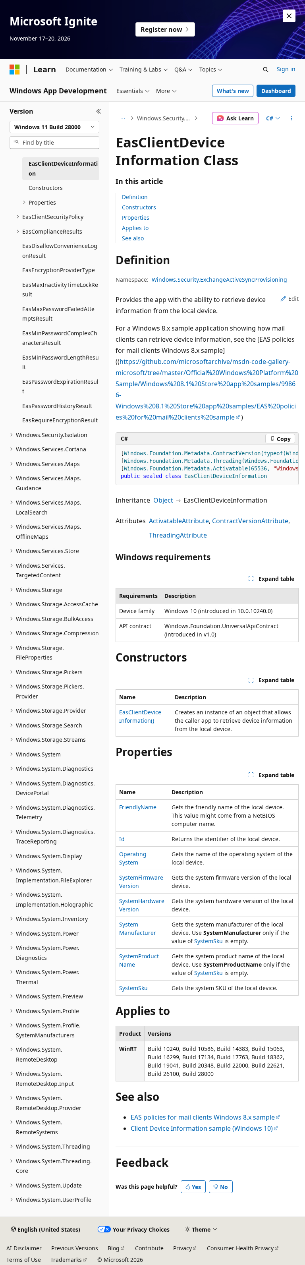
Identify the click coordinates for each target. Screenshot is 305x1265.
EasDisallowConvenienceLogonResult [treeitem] (59, 250)
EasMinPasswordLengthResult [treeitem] (60, 362)
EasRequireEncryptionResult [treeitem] (60, 420)
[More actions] (292, 118)
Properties (135, 217)
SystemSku (208, 941)
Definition (135, 197)
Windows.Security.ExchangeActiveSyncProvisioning (165, 118)
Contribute (149, 1248)
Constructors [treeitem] (46, 187)
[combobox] (54, 127)
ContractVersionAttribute (250, 520)
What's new (233, 91)
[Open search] (266, 69)
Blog (114, 1248)
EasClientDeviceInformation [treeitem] (63, 168)
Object (163, 500)
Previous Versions (74, 1248)
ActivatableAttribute (179, 520)
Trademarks (66, 1259)
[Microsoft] (15, 69)
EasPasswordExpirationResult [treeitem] (60, 386)
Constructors (139, 207)
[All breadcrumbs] (122, 118)
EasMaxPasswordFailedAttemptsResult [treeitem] (58, 314)
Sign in (286, 69)
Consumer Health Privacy (240, 1248)
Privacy (182, 1248)
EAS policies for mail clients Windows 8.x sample (203, 1117)
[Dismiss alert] (289, 16)
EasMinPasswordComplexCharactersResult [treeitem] (59, 338)
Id (122, 839)
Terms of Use (23, 1259)
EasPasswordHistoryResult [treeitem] (57, 406)
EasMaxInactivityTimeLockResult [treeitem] (60, 289)
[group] (207, 465)
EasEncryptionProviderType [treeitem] (58, 270)
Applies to (135, 228)
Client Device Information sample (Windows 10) (202, 1128)
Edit (293, 298)
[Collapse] (99, 111)
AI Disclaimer (24, 1248)
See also (133, 238)
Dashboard (276, 91)
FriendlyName (137, 807)
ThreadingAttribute (178, 535)
